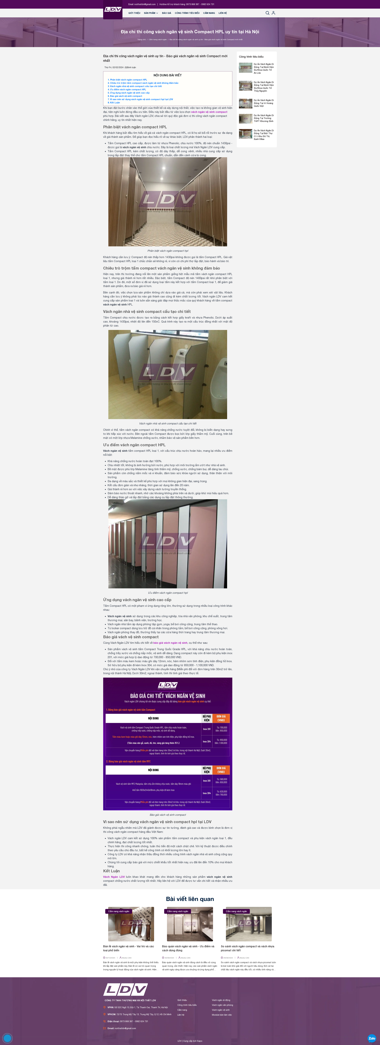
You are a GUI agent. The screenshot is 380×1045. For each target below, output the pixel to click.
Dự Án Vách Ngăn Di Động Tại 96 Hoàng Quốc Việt (264, 103)
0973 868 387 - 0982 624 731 (200, 4)
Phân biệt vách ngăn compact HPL (128, 79)
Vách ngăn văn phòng (222, 1005)
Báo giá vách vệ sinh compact (126, 96)
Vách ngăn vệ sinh (221, 1010)
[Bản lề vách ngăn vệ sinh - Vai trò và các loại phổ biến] (131, 924)
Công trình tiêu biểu (187, 13)
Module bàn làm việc (222, 1015)
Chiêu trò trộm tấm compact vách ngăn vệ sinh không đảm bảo (144, 83)
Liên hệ (223, 13)
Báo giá (166, 13)
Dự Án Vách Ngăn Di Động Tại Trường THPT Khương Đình (264, 118)
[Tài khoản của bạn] (273, 13)
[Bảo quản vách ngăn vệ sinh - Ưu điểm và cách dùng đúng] (190, 924)
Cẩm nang (209, 13)
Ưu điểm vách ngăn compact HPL (128, 89)
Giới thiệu (134, 13)
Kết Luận (115, 102)
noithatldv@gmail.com (145, 4)
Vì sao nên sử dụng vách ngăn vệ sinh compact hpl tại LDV (141, 99)
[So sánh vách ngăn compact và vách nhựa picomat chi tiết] (249, 924)
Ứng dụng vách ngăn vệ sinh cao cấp (130, 92)
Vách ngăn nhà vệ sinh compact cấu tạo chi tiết (136, 86)
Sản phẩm (150, 13)
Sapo (199, 1041)
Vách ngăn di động (221, 1000)
